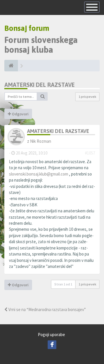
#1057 (90, 153)
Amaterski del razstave (39, 84)
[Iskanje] (42, 96)
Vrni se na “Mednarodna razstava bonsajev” (47, 309)
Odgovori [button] (20, 114)
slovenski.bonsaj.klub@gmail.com (38, 174)
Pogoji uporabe (51, 334)
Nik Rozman (40, 141)
